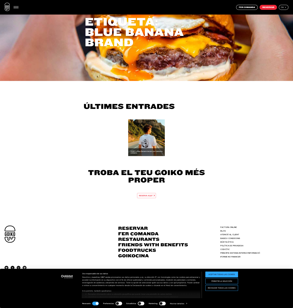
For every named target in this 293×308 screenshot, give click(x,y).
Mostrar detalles (177, 303)
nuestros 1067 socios (101, 277)
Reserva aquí (145, 195)
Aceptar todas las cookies (221, 274)
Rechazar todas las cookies (222, 288)
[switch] (119, 303)
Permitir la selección (221, 281)
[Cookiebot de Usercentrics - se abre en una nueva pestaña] (67, 276)
